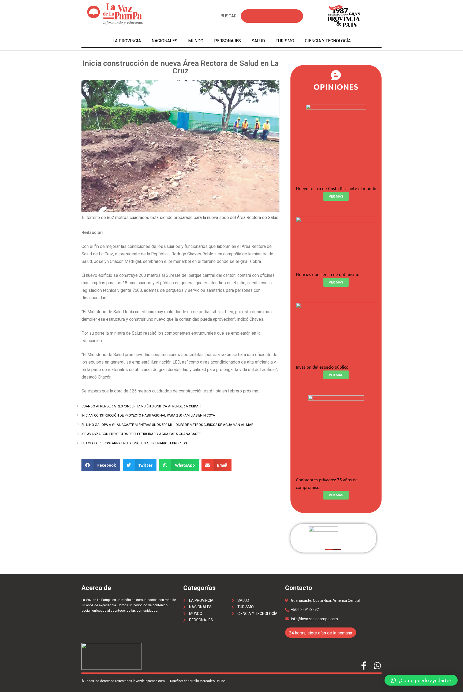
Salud (258, 40)
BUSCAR (229, 15)
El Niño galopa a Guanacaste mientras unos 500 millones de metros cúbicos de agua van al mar (167, 425)
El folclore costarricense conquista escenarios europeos (134, 443)
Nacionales (164, 40)
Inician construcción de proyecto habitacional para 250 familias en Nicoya (148, 415)
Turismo (285, 40)
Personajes (227, 40)
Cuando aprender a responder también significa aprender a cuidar (141, 406)
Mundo (195, 40)
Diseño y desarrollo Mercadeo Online (197, 681)
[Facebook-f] (364, 665)
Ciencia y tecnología (328, 40)
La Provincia (127, 40)
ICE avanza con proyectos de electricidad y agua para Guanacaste (141, 434)
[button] (421, 680)
